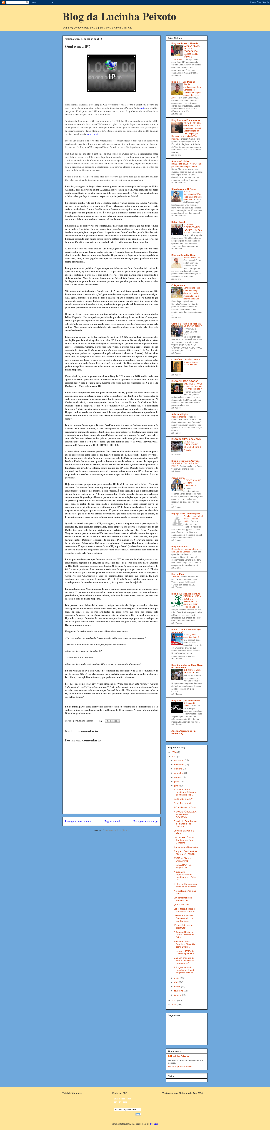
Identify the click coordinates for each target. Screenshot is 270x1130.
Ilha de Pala (177, 574)
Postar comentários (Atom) (116, 830)
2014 (174, 752)
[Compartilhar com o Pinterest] (118, 721)
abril (176, 982)
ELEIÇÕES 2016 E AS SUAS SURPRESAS (192, 483)
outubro (178, 768)
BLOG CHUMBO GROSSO (184, 381)
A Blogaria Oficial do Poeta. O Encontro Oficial (184, 935)
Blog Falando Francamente (185, 120)
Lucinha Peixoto (180, 1056)
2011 (174, 1004)
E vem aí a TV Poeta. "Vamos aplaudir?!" (184, 952)
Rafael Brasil (178, 222)
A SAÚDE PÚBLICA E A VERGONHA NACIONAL (185, 814)
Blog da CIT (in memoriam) (185, 700)
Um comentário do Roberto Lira (183, 899)
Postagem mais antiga (145, 821)
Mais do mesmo (179, 417)
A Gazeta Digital (179, 414)
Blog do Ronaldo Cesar (183, 255)
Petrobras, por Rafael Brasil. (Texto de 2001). (193, 519)
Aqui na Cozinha (180, 161)
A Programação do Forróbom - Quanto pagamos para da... (184, 970)
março (177, 986)
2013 (174, 756)
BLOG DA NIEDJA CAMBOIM (186, 439)
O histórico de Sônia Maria (185, 359)
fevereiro (179, 990)
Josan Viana (178, 478)
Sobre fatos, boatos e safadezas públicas (184, 910)
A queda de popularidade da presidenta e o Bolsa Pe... (185, 876)
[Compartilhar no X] (112, 721)
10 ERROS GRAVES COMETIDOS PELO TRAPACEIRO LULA (192, 386)
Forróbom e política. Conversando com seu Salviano (184, 918)
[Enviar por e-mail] (106, 721)
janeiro (178, 995)
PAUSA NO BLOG (192, 257)
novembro (179, 764)
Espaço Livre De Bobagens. (186, 513)
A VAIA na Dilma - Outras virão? (182, 859)
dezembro (179, 760)
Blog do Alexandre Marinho (185, 593)
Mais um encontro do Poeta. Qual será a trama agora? (184, 960)
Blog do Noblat (179, 546)
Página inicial (112, 821)
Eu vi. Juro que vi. (182, 803)
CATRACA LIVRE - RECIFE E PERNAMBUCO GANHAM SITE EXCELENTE (192, 601)
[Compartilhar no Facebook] (115, 721)
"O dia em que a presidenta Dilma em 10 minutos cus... (185, 792)
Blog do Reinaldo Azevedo (185, 461)
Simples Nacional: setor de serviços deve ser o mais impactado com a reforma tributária (191, 293)
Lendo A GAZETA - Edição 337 (183, 866)
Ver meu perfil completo (180, 1066)
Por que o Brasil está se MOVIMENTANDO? (185, 852)
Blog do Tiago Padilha (183, 82)
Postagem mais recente (78, 821)
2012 (174, 1000)
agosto (178, 777)
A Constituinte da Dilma (185, 807)
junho (177, 785)
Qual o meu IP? (181, 904)
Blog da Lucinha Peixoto (119, 16)
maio (177, 978)
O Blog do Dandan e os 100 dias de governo (185, 885)
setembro (179, 773)
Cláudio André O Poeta (183, 189)
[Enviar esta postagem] (100, 720)
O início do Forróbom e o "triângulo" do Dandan (185, 824)
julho (177, 781)
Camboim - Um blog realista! (186, 324)
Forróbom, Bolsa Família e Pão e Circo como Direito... (185, 944)
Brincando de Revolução (186, 847)
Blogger (154, 1123)
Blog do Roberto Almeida (184, 43)
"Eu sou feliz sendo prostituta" (183, 926)
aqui (142, 107)
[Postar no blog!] (109, 721)
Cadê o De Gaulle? (183, 799)
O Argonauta (178, 285)
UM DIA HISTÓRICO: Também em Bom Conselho (184, 840)
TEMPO (175, 577)
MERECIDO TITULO (192, 326)
